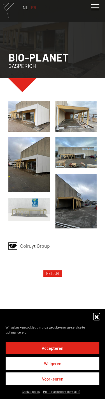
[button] (96, 316)
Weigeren (52, 363)
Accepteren (52, 348)
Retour (52, 273)
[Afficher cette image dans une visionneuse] (29, 116)
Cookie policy (31, 391)
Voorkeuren (52, 378)
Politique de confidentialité (61, 391)
